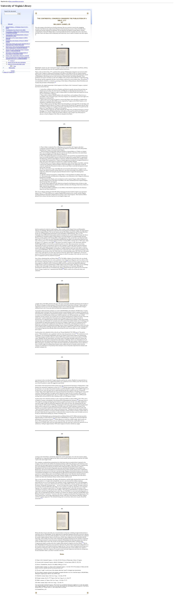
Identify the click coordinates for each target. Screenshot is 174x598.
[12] (83, 542)
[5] (66, 261)
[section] (12, 70)
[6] (63, 268)
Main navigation (19, 1)
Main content (12, 1)
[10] (54, 418)
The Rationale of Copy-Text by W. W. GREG (15, 30)
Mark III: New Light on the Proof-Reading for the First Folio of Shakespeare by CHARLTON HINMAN (18, 47)
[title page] (10, 24)
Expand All (11, 72)
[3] (54, 242)
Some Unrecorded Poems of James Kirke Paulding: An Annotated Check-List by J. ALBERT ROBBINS (17, 58)
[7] (76, 333)
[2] (55, 82)
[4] (59, 258)
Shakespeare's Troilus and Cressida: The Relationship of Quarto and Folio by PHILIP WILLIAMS (18, 44)
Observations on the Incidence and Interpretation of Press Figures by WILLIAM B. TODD (17, 53)
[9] (77, 400)
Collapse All (5, 72)
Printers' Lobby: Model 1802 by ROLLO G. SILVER (17, 55)
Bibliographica (12, 67)
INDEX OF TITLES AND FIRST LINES (16, 64)
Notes (15, 66)
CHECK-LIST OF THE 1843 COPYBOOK (17, 62)
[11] (42, 498)
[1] (87, 79)
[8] (62, 387)
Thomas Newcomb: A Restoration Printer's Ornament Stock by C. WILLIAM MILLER (17, 50)
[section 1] (12, 60)
